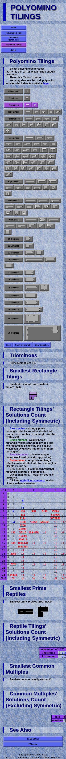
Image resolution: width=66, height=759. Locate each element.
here (46, 83)
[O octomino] (24, 213)
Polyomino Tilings (14, 45)
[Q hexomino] (54, 168)
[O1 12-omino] (39, 252)
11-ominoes (13, 246)
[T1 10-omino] (28, 239)
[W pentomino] (54, 125)
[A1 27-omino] (31, 302)
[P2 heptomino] (19, 187)
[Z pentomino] (31, 125)
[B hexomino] (25, 162)
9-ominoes (14, 220)
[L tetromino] (36, 112)
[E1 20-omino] (44, 287)
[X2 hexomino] (51, 156)
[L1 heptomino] (41, 181)
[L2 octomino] (37, 206)
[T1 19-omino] (30, 279)
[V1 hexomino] (44, 150)
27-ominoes (13, 303)
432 (23, 514)
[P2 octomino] (20, 206)
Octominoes (13, 201)
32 (13, 521)
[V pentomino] (46, 125)
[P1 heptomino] (9, 187)
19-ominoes (13, 280)
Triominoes (14, 105)
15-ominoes (13, 260)
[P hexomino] (18, 144)
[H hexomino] (15, 168)
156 (23, 511)
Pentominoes (14, 119)
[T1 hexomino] (8, 156)
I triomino (33, 744)
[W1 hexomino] (50, 162)
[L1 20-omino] (31, 287)
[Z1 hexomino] (34, 156)
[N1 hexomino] (27, 144)
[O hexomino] (53, 144)
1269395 (44, 521)
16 (22, 504)
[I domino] (27, 98)
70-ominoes (13, 333)
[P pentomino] (55, 118)
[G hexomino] (8, 150)
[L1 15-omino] (34, 259)
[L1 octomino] (43, 200)
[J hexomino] (8, 168)
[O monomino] (27, 91)
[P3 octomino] (55, 206)
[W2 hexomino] (33, 162)
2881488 (23, 546)
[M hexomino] (31, 168)
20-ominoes (13, 288)
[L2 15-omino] (50, 259)
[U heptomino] (8, 193)
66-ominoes (13, 319)
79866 (55, 511)
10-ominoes (13, 239)
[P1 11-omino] (29, 245)
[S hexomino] (8, 174)
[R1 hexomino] (17, 156)
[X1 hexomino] (43, 156)
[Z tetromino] (58, 112)
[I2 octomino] (29, 206)
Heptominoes (14, 181)
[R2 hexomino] (25, 156)
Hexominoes (13, 138)
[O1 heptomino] (53, 187)
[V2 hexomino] (8, 162)
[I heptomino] (30, 181)
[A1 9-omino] (42, 219)
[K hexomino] (46, 168)
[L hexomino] (40, 138)
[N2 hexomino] (26, 150)
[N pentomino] (8, 125)
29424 (13, 574)
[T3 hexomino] (17, 162)
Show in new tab (22, 345)
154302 (22, 536)
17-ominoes (13, 273)
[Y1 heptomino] (52, 181)
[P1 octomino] (9, 206)
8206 (23, 525)
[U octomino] (16, 213)
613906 (55, 514)
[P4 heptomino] (28, 187)
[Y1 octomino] (55, 200)
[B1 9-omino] (50, 226)
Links (13, 50)
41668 (33, 521)
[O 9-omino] (8, 232)
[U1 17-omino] (29, 272)
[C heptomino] (37, 187)
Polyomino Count (13, 33)
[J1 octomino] (8, 213)
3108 (23, 521)
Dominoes (13, 98)
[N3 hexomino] (17, 150)
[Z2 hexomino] (41, 162)
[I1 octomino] (30, 200)
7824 (13, 564)
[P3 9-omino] (10, 226)
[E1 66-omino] (32, 319)
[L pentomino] (38, 118)
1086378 (23, 543)
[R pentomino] (39, 125)
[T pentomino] (24, 125)
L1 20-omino (33, 739)
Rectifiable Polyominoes (14, 39)
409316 (22, 539)
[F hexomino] (36, 144)
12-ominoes (13, 253)
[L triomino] (35, 105)
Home (13, 28)
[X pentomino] (8, 131)
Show (8, 345)
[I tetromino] (28, 112)
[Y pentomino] (46, 118)
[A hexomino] (39, 168)
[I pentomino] (29, 118)
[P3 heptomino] (46, 187)
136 (13, 532)
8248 (44, 511)
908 (33, 511)
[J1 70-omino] (42, 333)
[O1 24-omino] (30, 295)
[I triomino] (28, 105)
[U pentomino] (16, 125)
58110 (22, 532)
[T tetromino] (44, 112)
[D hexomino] (45, 144)
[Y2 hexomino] (9, 144)
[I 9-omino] (31, 219)
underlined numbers (32, 480)
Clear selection (42, 345)
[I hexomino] (29, 138)
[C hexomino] (35, 150)
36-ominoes (13, 309)
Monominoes (14, 91)
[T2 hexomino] (52, 150)
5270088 (55, 518)
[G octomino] (46, 206)
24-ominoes (13, 296)
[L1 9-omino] (53, 219)
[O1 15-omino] (9, 265)
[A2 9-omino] (41, 226)
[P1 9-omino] (21, 226)
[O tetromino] (51, 112)
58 (22, 507)
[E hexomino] (23, 168)
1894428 (34, 532)
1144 (22, 518)
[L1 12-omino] (29, 252)
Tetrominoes (13, 112)
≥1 (55, 521)
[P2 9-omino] (32, 226)
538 (13, 543)
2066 (13, 553)
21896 (22, 528)
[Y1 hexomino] (49, 138)
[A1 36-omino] (33, 309)
